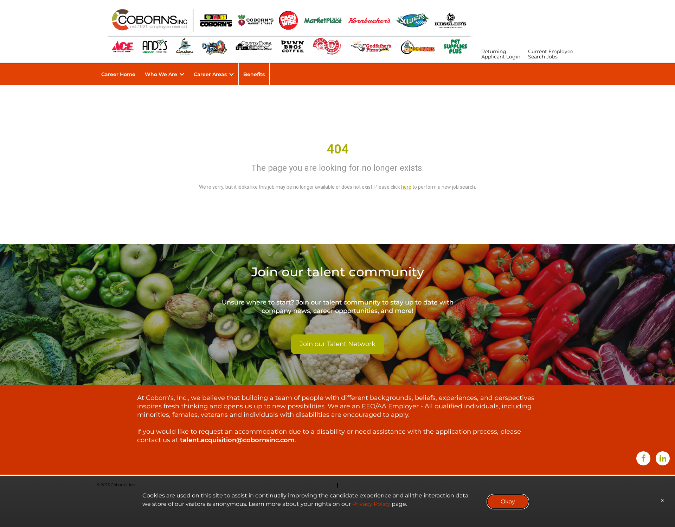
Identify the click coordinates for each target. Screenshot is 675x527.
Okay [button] (508, 501)
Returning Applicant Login (500, 54)
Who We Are (161, 74)
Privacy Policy (371, 504)
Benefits (254, 74)
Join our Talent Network (337, 344)
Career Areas (210, 74)
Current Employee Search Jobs (550, 54)
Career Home (118, 74)
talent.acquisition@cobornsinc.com (237, 440)
